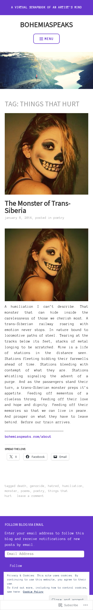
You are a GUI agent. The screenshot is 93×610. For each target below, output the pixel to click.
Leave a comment (30, 496)
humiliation (72, 486)
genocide (37, 486)
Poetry (58, 217)
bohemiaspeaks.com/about (28, 436)
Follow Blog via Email (24, 524)
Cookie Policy (33, 591)
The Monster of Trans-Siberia (37, 207)
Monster (11, 491)
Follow (16, 566)
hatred (53, 486)
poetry (39, 491)
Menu (48, 39)
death (21, 486)
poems (25, 491)
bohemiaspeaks (46, 24)
